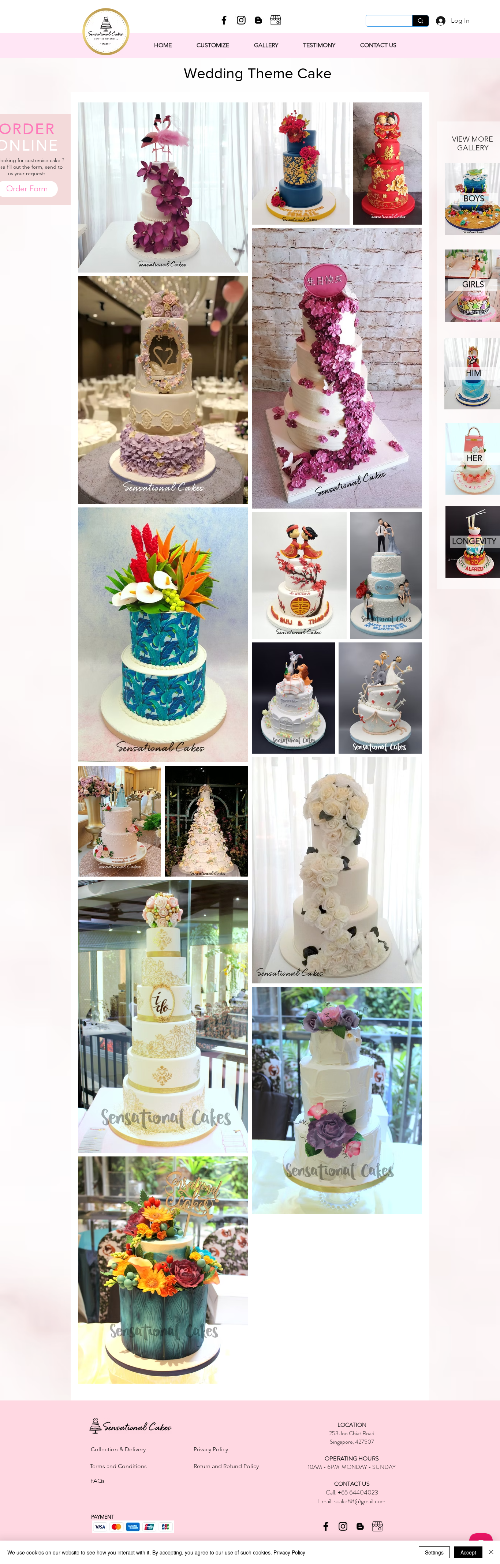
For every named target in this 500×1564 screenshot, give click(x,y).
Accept (468, 1552)
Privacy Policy (289, 1552)
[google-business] (275, 20)
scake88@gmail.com (359, 1501)
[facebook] (224, 20)
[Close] (491, 1552)
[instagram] (241, 20)
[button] (266, 45)
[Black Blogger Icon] (258, 20)
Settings (434, 1552)
